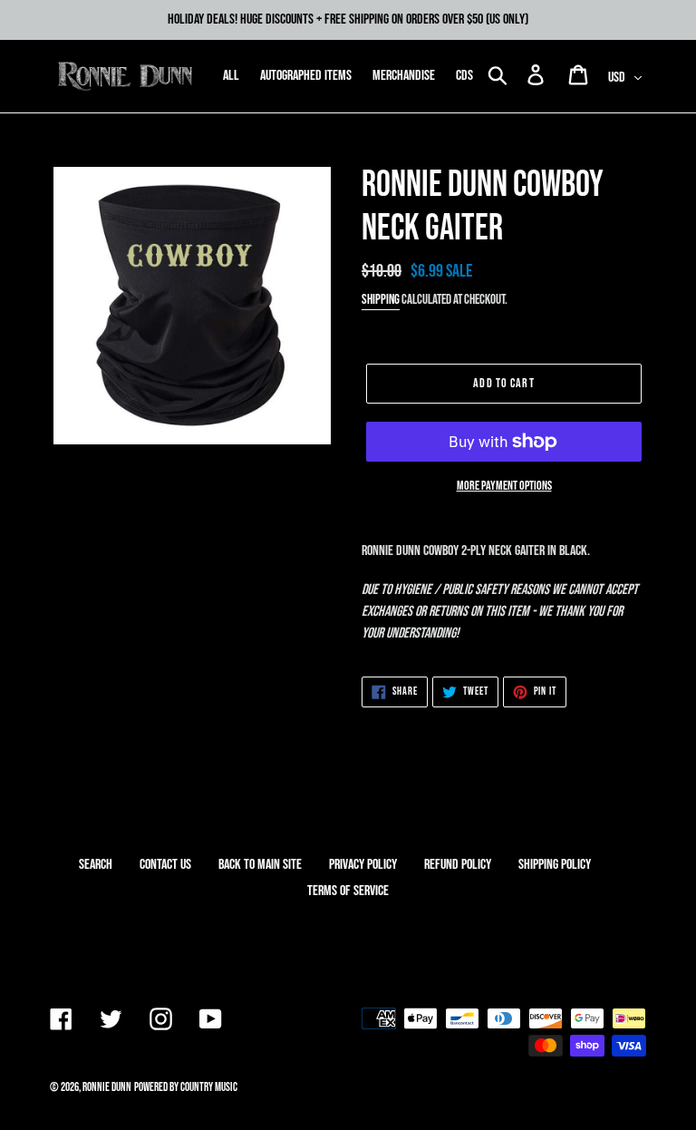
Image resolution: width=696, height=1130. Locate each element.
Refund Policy (457, 864)
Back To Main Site (260, 864)
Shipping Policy (554, 864)
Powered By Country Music (185, 1087)
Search (95, 864)
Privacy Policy (363, 864)
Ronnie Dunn (106, 1087)
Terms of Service (348, 891)
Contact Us (165, 864)
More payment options (504, 485)
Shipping (381, 299)
